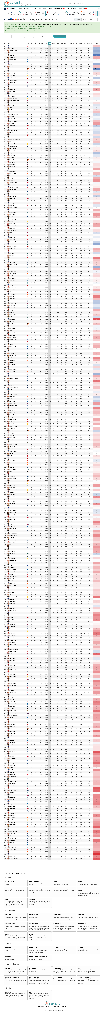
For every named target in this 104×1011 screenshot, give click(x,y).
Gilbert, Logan (12, 73)
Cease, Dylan (12, 726)
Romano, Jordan (13, 121)
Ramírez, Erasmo (13, 419)
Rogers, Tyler (12, 856)
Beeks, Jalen (12, 749)
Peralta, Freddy (12, 710)
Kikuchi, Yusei (12, 53)
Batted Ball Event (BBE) (35, 889)
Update (55, 36)
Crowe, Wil (11, 631)
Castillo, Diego (12, 785)
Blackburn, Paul (12, 515)
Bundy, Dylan (12, 364)
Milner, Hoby (12, 840)
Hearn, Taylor (12, 237)
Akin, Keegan (12, 590)
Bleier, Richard (12, 223)
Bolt (30, 992)
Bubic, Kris (11, 157)
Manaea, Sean (12, 116)
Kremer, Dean (12, 471)
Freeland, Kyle (12, 175)
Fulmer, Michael (12, 496)
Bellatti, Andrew (12, 501)
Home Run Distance (68, 24)
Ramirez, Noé (12, 603)
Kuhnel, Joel (12, 150)
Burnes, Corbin (12, 683)
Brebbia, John (12, 592)
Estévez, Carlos (12, 230)
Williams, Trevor (12, 587)
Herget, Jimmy (12, 540)
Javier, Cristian (12, 476)
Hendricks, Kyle (12, 651)
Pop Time (7, 968)
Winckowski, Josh (13, 241)
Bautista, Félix (12, 733)
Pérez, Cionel (12, 323)
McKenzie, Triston (13, 128)
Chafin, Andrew (12, 656)
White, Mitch (12, 567)
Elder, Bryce (11, 524)
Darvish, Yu (11, 453)
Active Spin (56, 947)
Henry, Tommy (12, 162)
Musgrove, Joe (12, 776)
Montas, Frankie (12, 626)
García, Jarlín (12, 396)
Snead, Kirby (12, 601)
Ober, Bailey (11, 153)
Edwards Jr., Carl (13, 617)
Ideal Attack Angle (10, 923)
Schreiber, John (12, 688)
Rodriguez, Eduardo (13, 649)
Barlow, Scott (12, 779)
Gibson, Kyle (12, 433)
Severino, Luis (12, 260)
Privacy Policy (49, 1006)
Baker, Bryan (12, 180)
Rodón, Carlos (12, 337)
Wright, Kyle (11, 330)
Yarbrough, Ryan (12, 838)
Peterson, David (12, 203)
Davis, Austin (12, 774)
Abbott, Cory (12, 125)
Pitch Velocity (8, 947)
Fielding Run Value (34, 977)
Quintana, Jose (12, 765)
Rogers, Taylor (12, 442)
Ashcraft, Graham (13, 719)
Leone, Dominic (12, 173)
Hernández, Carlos (13, 426)
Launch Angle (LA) (77, 24)
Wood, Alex (11, 435)
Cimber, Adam (12, 310)
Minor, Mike (11, 517)
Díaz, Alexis (11, 756)
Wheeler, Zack (12, 813)
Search (44, 8)
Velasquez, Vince (13, 50)
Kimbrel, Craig (12, 96)
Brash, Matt (11, 408)
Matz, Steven (12, 487)
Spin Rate (80, 947)
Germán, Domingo (13, 264)
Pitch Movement (33, 947)
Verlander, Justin (13, 581)
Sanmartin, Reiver (13, 808)
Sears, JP (11, 107)
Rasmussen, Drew (13, 367)
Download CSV (62, 36)
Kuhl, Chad (11, 105)
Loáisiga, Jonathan (13, 858)
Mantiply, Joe (12, 770)
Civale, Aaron (12, 437)
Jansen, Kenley (12, 713)
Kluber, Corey (12, 694)
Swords (31, 934)
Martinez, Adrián (13, 317)
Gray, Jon (11, 544)
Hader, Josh (12, 622)
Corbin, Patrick (12, 78)
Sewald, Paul (12, 792)
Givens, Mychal (12, 638)
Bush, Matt (11, 123)
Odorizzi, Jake (12, 585)
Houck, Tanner (12, 214)
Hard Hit (80, 881)
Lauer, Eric (11, 385)
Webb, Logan (12, 360)
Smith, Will (11, 376)
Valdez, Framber (12, 178)
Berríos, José (12, 155)
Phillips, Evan (12, 804)
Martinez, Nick (12, 767)
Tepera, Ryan (12, 665)
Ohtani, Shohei (12, 699)
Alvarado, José (12, 692)
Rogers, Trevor (12, 478)
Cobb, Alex (11, 296)
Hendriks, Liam (12, 109)
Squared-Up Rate (82, 923)
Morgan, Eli (11, 599)
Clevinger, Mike (12, 512)
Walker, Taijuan (12, 273)
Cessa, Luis (11, 205)
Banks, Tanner (12, 542)
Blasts (7, 934)
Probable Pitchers (36, 8)
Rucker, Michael (12, 185)
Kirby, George (12, 282)
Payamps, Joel (12, 355)
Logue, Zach (12, 244)
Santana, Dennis (13, 760)
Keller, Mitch (12, 558)
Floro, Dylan (12, 667)
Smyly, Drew (12, 742)
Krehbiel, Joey (12, 729)
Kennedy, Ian (12, 48)
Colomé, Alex (12, 137)
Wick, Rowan (12, 460)
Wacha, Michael (12, 510)
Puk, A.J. (11, 722)
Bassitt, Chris (12, 817)
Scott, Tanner (12, 801)
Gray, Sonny (11, 531)
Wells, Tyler (11, 492)
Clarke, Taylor (12, 251)
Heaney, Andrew (12, 62)
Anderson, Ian (12, 298)
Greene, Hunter (12, 198)
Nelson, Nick (12, 633)
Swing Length (57, 914)
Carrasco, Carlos (13, 465)
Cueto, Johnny (12, 610)
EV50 (6, 899)
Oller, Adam (11, 132)
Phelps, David (12, 485)
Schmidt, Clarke (12, 326)
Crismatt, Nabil (12, 613)
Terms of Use (41, 1006)
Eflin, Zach (11, 829)
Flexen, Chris (12, 305)
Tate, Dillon (11, 708)
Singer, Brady (12, 280)
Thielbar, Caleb (12, 849)
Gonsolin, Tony (12, 346)
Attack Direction (33, 923)
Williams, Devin (12, 854)
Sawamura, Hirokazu (13, 378)
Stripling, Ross (12, 369)
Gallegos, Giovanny (13, 187)
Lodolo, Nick (12, 421)
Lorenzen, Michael (13, 533)
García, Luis (11, 358)
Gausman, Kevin (12, 333)
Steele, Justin (12, 701)
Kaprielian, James (13, 469)
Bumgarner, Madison (13, 114)
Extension (8, 956)
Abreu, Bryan (12, 763)
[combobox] (84, 3)
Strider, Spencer (12, 546)
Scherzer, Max (12, 583)
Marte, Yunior (12, 731)
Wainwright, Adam (13, 576)
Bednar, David (12, 112)
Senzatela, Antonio (13, 169)
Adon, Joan (11, 292)
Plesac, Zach (12, 232)
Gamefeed (19, 8)
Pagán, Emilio (12, 228)
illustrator (12, 8)
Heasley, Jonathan (13, 130)
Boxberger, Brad (12, 783)
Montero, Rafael (12, 790)
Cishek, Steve (12, 674)
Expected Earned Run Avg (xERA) (38, 956)
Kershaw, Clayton (13, 704)
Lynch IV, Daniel (12, 59)
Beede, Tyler (12, 424)
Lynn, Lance (11, 474)
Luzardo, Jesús (12, 353)
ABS (68, 8)
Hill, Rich (11, 508)
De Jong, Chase (12, 483)
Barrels (48, 24)
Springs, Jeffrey (12, 647)
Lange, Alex (11, 799)
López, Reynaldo (13, 269)
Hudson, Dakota (12, 335)
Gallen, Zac (11, 578)
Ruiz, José (11, 321)
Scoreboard (27, 8)
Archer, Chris (12, 239)
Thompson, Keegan (13, 348)
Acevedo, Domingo (13, 745)
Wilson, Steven (12, 640)
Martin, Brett (12, 248)
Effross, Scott (12, 681)
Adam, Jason (12, 836)
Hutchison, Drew (13, 119)
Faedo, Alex (12, 71)
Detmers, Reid (12, 287)
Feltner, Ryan (12, 201)
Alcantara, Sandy (13, 572)
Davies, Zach (12, 660)
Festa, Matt (11, 690)
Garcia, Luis (11, 467)
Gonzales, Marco (13, 738)
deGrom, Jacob (12, 294)
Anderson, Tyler (12, 845)
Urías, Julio (11, 740)
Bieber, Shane (12, 164)
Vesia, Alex (11, 717)
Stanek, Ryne (12, 380)
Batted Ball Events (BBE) (88, 24)
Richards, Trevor (12, 271)
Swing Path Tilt (57, 923)
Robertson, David (13, 444)
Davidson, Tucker (13, 226)
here (38, 30)
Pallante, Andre (12, 257)
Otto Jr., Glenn (12, 342)
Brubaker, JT (12, 221)
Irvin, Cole (11, 253)
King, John (11, 94)
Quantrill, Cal (12, 624)
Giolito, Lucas (12, 383)
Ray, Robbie (11, 194)
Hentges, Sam (12, 403)
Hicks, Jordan (12, 724)
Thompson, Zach (13, 490)
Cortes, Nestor (12, 562)
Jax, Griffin (11, 537)
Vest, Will (11, 594)
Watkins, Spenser (13, 160)
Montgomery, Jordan (13, 455)
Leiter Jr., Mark (12, 685)
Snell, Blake (11, 141)
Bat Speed (8, 914)
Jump (79, 968)
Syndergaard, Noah (13, 697)
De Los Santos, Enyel (14, 100)
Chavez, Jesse (12, 148)
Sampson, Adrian (13, 565)
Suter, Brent (11, 820)
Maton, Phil (11, 842)
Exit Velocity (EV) (59, 24)
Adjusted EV (32, 899)
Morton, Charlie (12, 278)
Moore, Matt (12, 615)
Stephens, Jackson (13, 715)
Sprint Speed (8, 992)
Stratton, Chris (12, 210)
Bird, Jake (11, 66)
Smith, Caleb (12, 806)
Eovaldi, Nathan (12, 196)
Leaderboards (82, 8)
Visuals (50, 8)
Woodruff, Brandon (13, 387)
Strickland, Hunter (13, 182)
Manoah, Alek (12, 642)
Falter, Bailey (12, 351)
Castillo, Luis (12, 344)
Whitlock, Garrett (13, 394)
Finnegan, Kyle (12, 135)
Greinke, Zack (12, 362)
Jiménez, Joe (12, 446)
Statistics (73, 8)
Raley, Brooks (12, 751)
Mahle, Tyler (11, 414)
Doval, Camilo (12, 815)
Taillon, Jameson (13, 451)
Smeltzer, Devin (12, 389)
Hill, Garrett (11, 399)
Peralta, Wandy (12, 824)
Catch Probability (58, 977)
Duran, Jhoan (12, 521)
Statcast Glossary (15, 873)
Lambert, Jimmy (12, 754)
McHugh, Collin (12, 758)
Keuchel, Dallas (12, 392)
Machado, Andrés (13, 246)
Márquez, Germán (13, 103)
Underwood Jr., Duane (14, 597)
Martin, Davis (12, 312)
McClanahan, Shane (13, 628)
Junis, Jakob (12, 371)
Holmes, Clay (12, 319)
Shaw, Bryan (12, 82)
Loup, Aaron (12, 551)
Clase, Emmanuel (13, 788)
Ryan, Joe (11, 506)
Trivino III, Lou (12, 428)
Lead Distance (57, 968)
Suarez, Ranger (12, 644)
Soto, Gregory (12, 57)
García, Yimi (11, 772)
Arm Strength (32, 968)
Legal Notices (57, 1006)
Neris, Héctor (12, 216)
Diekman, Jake (12, 189)
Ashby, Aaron (12, 706)
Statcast (19, 24)
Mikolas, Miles (12, 574)
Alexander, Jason (13, 146)
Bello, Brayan (12, 549)
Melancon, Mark (12, 212)
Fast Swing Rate (33, 914)
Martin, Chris (12, 526)
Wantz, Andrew (12, 606)
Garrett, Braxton (12, 262)
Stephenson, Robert (13, 98)
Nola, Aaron (12, 608)
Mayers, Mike (12, 64)
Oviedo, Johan (12, 676)
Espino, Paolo (12, 285)
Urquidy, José (12, 191)
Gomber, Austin (12, 528)
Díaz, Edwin (11, 826)
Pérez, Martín (12, 503)
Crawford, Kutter (13, 207)
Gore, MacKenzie (13, 80)
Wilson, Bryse (12, 75)
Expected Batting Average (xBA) (61, 889)
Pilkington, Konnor (13, 303)
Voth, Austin (12, 480)
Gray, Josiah (12, 658)
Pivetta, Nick (12, 87)
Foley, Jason (12, 89)
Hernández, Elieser (13, 267)
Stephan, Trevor (12, 653)
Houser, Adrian (12, 412)
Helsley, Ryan (12, 410)
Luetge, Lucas (12, 833)
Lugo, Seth (11, 462)
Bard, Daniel (11, 619)
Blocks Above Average (83, 977)
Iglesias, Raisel (12, 679)
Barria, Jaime (12, 494)
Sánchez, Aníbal (12, 458)
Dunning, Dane (12, 560)
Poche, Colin (12, 811)
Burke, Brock (12, 440)
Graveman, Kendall (13, 535)
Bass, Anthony (12, 635)
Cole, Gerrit (11, 255)
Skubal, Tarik (12, 289)
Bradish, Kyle (12, 166)
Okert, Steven (12, 735)
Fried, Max (11, 795)
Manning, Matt (12, 314)
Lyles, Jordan (12, 430)
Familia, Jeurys (12, 84)
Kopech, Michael (13, 171)
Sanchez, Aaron (12, 46)
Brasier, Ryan (12, 91)
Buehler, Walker (12, 569)
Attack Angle (81, 914)
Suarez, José (12, 417)
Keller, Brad (11, 276)
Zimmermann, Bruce (13, 68)
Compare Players (58, 8)
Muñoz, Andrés (12, 797)
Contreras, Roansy (13, 144)
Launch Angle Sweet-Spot (12, 889)
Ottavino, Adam (12, 852)
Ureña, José (12, 519)
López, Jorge (12, 672)
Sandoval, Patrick (13, 669)
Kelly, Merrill (11, 449)
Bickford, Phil (12, 401)
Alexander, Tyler (12, 374)
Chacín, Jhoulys (12, 219)
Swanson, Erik (12, 847)
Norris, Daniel (12, 328)
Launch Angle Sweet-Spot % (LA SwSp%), (37, 24)
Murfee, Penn (12, 822)
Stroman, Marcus (13, 339)
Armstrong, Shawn (13, 663)
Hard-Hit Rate (53, 24)
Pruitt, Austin (12, 553)
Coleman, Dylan (12, 781)
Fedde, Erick (12, 235)
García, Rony (12, 55)
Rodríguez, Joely (13, 831)
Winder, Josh (12, 307)
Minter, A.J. (11, 499)
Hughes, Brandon (13, 405)
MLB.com (64, 1006)
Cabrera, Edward (12, 747)
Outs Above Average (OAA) (12, 977)
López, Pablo (12, 556)
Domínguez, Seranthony (14, 139)
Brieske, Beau (12, 301)
